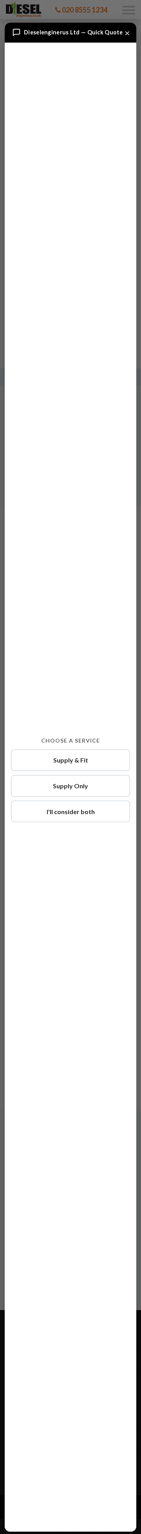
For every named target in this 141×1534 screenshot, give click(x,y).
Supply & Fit (70, 760)
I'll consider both (71, 811)
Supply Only (70, 785)
